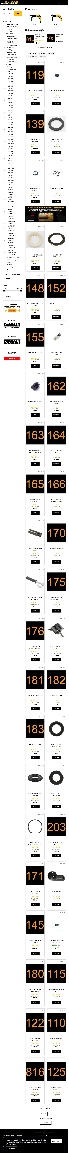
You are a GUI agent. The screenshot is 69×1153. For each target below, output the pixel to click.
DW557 (10, 209)
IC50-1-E (9, 31)
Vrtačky (9, 67)
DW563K (10, 195)
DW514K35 (11, 219)
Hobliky (9, 264)
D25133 (10, 113)
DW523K (10, 224)
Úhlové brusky (11, 260)
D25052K (10, 125)
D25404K (11, 185)
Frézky (9, 262)
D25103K (10, 93)
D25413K (10, 158)
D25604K (11, 182)
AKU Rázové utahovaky (10, 42)
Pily (8, 269)
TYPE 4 (11, 207)
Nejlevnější (42, 53)
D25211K (10, 129)
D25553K (10, 173)
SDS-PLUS (11, 72)
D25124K (10, 110)
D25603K (11, 180)
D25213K (10, 132)
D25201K (10, 122)
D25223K (10, 134)
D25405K (11, 187)
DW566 (10, 192)
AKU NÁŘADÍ (9, 34)
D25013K (10, 81)
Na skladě (9, 296)
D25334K (11, 170)
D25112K (10, 100)
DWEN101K (11, 231)
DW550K (10, 216)
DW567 (10, 211)
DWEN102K (11, 236)
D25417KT (11, 166)
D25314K (10, 149)
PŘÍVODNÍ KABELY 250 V (12, 275)
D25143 (10, 117)
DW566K (11, 202)
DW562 (10, 199)
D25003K (11, 76)
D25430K (11, 168)
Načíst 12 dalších (45, 1109)
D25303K (10, 142)
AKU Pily (9, 50)
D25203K (10, 127)
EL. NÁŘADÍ (8, 64)
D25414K (10, 161)
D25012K (10, 79)
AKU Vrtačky (11, 36)
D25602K (11, 178)
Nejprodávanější (32, 56)
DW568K (10, 243)
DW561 (10, 197)
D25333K (10, 156)
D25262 (10, 137)
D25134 (10, 115)
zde (14, 1144)
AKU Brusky (10, 47)
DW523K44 (11, 248)
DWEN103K (11, 238)
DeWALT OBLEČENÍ (11, 27)
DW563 (10, 190)
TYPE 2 (11, 204)
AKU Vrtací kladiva (12, 45)
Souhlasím (56, 1141)
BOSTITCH (8, 29)
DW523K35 (11, 226)
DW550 (10, 214)
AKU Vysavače (11, 55)
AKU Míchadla (11, 52)
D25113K (10, 103)
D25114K (10, 105)
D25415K (10, 163)
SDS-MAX (10, 250)
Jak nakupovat (42, 1136)
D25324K (11, 154)
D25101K (10, 88)
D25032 (10, 84)
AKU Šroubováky (12, 39)
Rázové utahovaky (13, 257)
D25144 (10, 120)
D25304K (11, 144)
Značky (8, 278)
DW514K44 (11, 221)
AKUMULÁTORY (11, 62)
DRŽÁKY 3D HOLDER (11, 24)
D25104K (10, 96)
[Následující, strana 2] (46, 1114)
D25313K (10, 146)
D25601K (10, 175)
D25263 (10, 139)
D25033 (10, 86)
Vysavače (10, 272)
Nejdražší (51, 53)
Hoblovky (10, 267)
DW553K (10, 228)
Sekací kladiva (12, 252)
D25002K (11, 74)
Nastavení (11, 1149)
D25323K (10, 151)
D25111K (10, 98)
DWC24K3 (11, 240)
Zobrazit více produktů (45, 48)
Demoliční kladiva (13, 255)
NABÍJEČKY (10, 59)
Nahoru (46, 1123)
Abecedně (43, 56)
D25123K (10, 108)
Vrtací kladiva (11, 69)
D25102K (10, 91)
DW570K (10, 245)
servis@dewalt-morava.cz (13, 1135)
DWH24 (10, 233)
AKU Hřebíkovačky (12, 57)
